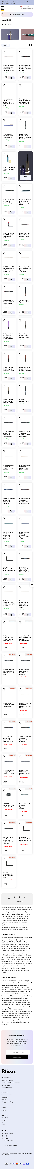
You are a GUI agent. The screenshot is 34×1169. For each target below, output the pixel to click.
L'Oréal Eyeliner (6, 921)
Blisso (7, 1153)
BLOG (3, 1125)
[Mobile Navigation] (2, 7)
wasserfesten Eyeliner (12, 962)
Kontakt (3, 1099)
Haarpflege (4, 1115)
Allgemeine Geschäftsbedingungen (10, 1083)
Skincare (3, 1113)
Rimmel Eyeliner (13, 923)
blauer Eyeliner (23, 929)
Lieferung (3, 1090)
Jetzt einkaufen (25, 177)
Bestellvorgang (5, 1085)
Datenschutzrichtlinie (7, 1080)
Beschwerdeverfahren (7, 1095)
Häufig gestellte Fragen (7, 1102)
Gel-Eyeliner (12, 940)
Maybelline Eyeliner (19, 921)
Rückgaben (4, 1092)
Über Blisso (4, 1097)
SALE (2, 1122)
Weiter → (20, 901)
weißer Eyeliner (13, 929)
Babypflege (4, 1118)
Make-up (3, 1110)
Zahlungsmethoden (6, 1087)
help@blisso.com (8, 1136)
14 (12, 901)
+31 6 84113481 (8, 1133)
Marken (3, 1120)
